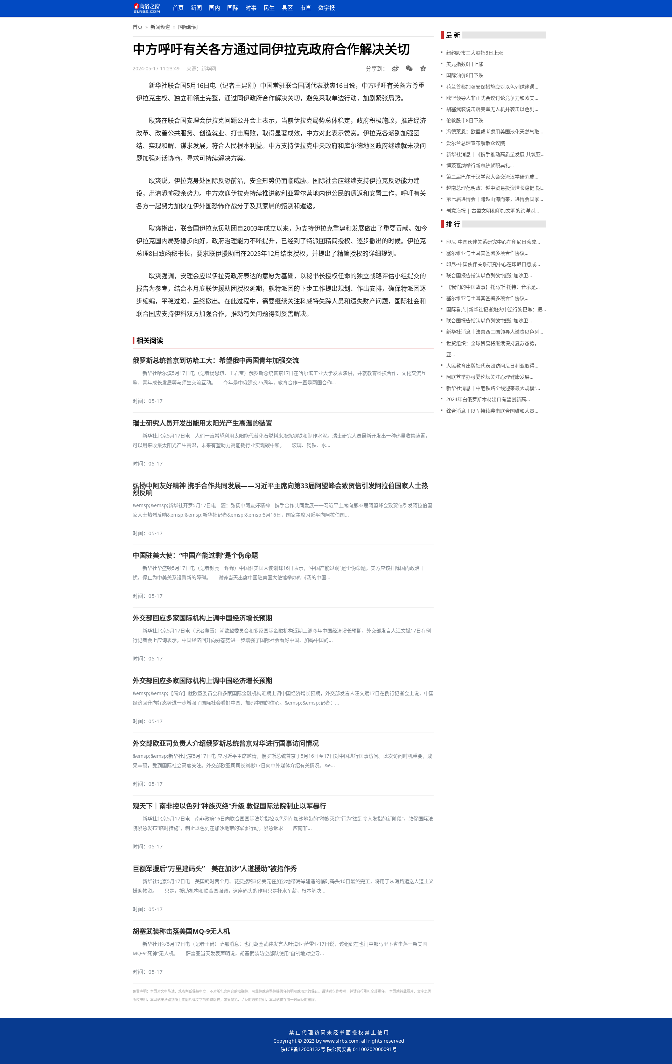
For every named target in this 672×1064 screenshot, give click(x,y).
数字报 (326, 8)
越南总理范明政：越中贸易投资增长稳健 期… (495, 187)
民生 (269, 8)
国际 (232, 8)
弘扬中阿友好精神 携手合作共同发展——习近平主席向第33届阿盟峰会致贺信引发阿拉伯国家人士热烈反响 (280, 489)
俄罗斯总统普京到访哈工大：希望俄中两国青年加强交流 (216, 360)
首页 (178, 8)
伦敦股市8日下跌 (464, 120)
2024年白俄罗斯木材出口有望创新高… (488, 399)
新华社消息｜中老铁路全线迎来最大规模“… (493, 388)
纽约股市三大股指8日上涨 (474, 52)
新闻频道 (160, 26)
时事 (251, 8)
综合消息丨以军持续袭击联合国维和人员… (492, 410)
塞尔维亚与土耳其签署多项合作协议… (487, 253)
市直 (305, 8)
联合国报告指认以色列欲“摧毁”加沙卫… (489, 275)
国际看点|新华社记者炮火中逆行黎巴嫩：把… (496, 309)
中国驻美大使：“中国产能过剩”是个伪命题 (195, 555)
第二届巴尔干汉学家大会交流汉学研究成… (492, 176)
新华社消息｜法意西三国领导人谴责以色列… (494, 331)
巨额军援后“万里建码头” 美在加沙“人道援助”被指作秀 (215, 868)
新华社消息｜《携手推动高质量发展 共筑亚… (495, 154)
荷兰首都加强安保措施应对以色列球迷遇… (492, 86)
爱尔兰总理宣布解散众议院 (475, 143)
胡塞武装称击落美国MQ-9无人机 (181, 931)
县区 (287, 8)
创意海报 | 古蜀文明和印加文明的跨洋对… (492, 210)
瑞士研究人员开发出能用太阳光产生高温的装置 (202, 423)
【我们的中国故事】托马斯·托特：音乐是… (493, 287)
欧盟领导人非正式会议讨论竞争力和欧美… (492, 97)
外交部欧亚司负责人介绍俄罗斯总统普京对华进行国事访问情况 (226, 743)
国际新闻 (188, 26)
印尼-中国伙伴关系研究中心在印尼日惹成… (493, 241)
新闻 (196, 8)
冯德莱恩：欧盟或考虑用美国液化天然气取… (494, 131)
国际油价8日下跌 (464, 75)
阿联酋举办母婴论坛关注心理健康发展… (489, 376)
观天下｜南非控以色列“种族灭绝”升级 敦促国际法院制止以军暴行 (229, 806)
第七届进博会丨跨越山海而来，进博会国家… (494, 199)
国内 (214, 8)
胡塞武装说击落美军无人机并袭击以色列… (492, 109)
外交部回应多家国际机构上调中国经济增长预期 (202, 618)
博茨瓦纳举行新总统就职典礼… (480, 165)
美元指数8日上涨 (464, 64)
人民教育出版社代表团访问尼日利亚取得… (492, 365)
